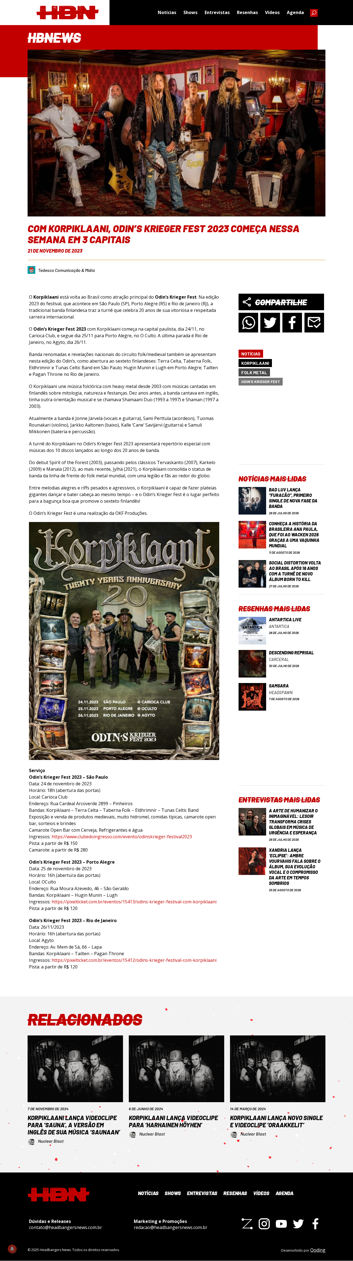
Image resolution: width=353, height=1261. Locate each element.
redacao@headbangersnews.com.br (170, 1227)
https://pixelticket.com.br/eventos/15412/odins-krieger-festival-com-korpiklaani (134, 960)
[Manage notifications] (12, 1248)
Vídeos (272, 12)
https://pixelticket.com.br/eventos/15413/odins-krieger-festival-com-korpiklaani (134, 902)
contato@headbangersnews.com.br (65, 1227)
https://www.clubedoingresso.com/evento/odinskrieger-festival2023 (122, 837)
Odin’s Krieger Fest (260, 381)
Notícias (167, 12)
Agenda (295, 12)
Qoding (317, 1250)
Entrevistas (217, 12)
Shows (190, 12)
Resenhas (247, 12)
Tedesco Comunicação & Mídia (66, 270)
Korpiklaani (255, 363)
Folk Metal (254, 372)
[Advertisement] (281, 429)
